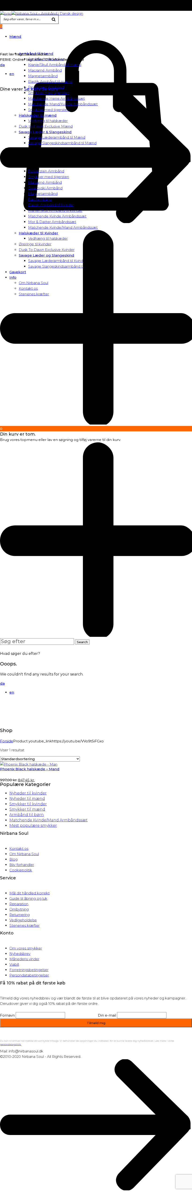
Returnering (19, 914)
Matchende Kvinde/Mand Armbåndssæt (63, 227)
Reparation (18, 904)
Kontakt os (18, 848)
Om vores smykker (25, 948)
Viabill (14, 964)
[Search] (53, 20)
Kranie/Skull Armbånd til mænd (54, 64)
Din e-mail (107, 1015)
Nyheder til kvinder (28, 793)
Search (82, 642)
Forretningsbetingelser (28, 970)
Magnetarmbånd (43, 76)
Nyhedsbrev (19, 953)
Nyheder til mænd (27, 798)
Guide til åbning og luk (28, 898)
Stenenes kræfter (24, 925)
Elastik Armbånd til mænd (50, 81)
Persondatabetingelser (29, 975)
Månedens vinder (24, 959)
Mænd (15, 36)
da (2, 65)
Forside (6, 741)
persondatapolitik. (10, 1044)
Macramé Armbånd (45, 70)
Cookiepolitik (20, 870)
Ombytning (19, 909)
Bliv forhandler (21, 864)
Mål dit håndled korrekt (29, 893)
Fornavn (7, 1015)
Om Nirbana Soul (24, 854)
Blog (13, 859)
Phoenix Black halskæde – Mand (29, 769)
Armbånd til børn (26, 814)
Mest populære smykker (33, 825)
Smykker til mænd (27, 809)
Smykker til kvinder (28, 804)
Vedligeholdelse (23, 920)
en (11, 74)
